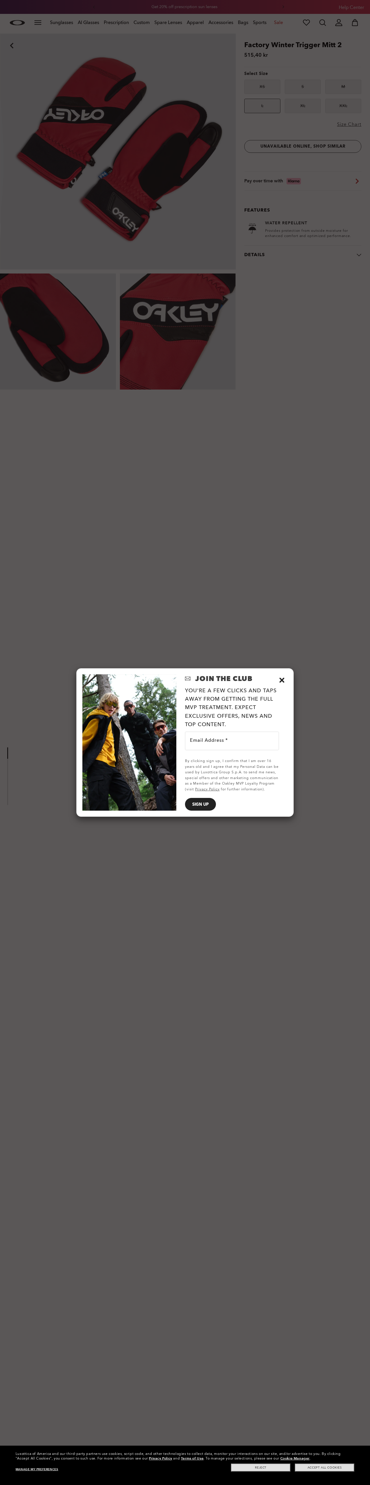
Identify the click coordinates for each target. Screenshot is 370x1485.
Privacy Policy (160, 1458)
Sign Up (200, 804)
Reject (261, 1468)
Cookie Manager (295, 1458)
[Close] (282, 680)
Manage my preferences (37, 1469)
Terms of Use (192, 1458)
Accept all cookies (325, 1468)
